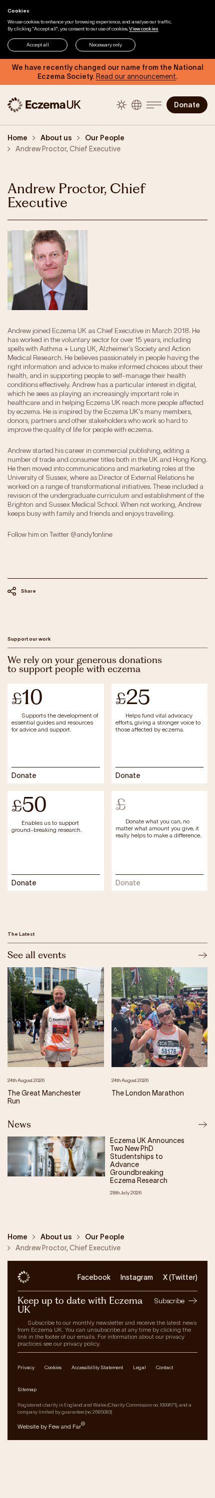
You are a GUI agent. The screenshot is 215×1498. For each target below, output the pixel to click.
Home (18, 138)
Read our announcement (136, 76)
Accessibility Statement (97, 1367)
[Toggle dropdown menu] (154, 104)
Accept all (37, 44)
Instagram (136, 1277)
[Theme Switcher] (121, 105)
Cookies (53, 1367)
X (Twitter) (180, 1277)
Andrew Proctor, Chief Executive (68, 149)
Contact (164, 1367)
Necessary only (105, 44)
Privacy (26, 1367)
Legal (139, 1367)
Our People (104, 138)
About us (56, 138)
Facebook (94, 1277)
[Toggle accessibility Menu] (137, 105)
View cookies (143, 28)
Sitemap (27, 1389)
